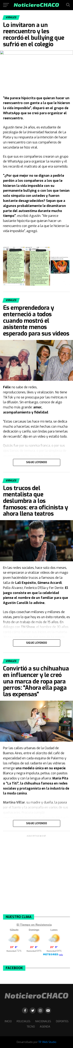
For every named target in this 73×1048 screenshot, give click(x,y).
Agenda (45, 1026)
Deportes (62, 1021)
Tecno (31, 1026)
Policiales (23, 1021)
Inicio (8, 1021)
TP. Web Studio (47, 1042)
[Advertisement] (36, 874)
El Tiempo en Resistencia (34, 924)
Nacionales (43, 1021)
